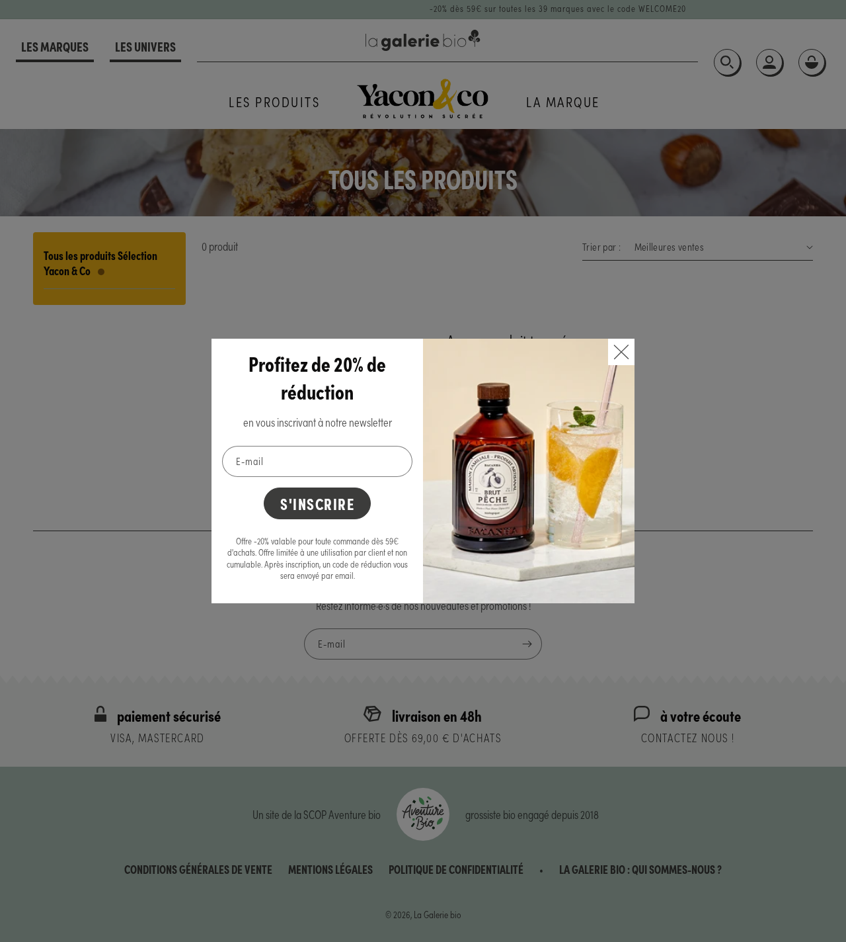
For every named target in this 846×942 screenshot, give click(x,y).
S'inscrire (317, 503)
